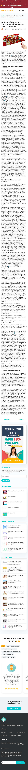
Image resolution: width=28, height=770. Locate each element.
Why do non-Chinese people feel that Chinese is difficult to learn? (16, 592)
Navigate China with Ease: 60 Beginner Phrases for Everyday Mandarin (8, 419)
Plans (19, 735)
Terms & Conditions (21, 744)
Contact (3, 743)
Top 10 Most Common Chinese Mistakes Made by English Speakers (15, 549)
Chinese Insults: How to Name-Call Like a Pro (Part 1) (16, 620)
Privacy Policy (12, 743)
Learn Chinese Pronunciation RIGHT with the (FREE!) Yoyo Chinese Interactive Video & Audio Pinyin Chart (14, 569)
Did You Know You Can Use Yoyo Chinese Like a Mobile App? (16, 587)
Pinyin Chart (20, 732)
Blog (2, 15)
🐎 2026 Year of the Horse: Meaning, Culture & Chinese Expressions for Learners (15, 563)
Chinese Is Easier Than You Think (16, 490)
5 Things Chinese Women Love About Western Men (15, 615)
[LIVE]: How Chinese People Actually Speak (15, 581)
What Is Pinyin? (12, 496)
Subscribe (6, 480)
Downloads (12, 735)
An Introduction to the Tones (15, 502)
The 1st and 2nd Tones (13, 507)
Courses (3, 732)
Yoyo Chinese (7, 10)
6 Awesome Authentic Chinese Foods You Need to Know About (16, 603)
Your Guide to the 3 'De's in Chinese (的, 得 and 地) (14, 526)
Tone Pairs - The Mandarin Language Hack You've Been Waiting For (15, 627)
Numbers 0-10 (11, 513)
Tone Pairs (4, 735)
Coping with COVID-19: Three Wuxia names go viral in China (23, 419)
